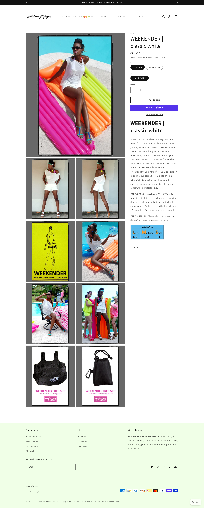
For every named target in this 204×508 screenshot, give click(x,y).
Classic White (139, 78)
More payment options (154, 114)
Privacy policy (87, 501)
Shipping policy (114, 501)
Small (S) (137, 67)
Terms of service (100, 501)
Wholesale (30, 451)
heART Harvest (32, 441)
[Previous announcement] (27, 2)
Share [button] (135, 247)
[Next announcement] (177, 2)
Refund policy (74, 501)
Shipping (146, 57)
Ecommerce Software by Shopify (54, 502)
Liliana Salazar (37, 502)
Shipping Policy (84, 446)
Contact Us (82, 441)
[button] (64, 17)
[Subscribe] (72, 467)
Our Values (82, 436)
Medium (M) (154, 67)
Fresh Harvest (32, 446)
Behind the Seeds (33, 436)
